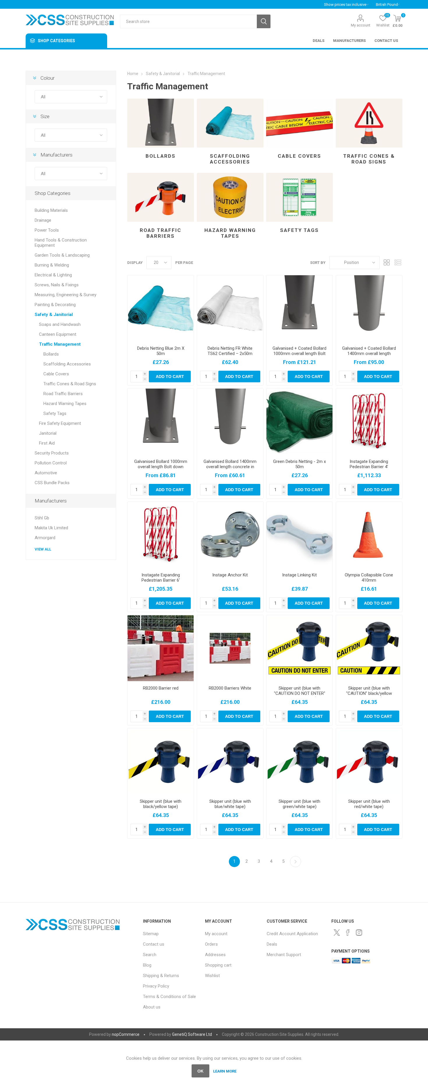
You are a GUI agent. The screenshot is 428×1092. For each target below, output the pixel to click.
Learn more (224, 1071)
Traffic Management (60, 344)
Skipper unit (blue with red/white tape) (369, 804)
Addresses (215, 954)
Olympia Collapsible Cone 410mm (369, 577)
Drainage (43, 220)
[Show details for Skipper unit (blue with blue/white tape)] (230, 761)
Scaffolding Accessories (230, 159)
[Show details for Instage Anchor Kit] (230, 535)
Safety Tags (299, 230)
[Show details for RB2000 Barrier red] (161, 648)
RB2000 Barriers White (230, 688)
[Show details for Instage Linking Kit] (299, 535)
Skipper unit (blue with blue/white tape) (230, 804)
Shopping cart (218, 965)
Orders (211, 944)
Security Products (52, 453)
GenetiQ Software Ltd (192, 1034)
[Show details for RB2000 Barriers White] (230, 648)
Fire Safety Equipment (60, 423)
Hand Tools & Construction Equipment (61, 242)
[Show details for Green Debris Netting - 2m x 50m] (299, 421)
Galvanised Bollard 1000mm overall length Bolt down (160, 464)
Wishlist (212, 975)
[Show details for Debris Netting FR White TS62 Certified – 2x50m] (230, 308)
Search (263, 21)
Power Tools (47, 230)
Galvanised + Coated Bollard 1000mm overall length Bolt (299, 351)
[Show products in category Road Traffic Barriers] (160, 197)
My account (360, 25)
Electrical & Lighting (53, 275)
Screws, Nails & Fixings (57, 284)
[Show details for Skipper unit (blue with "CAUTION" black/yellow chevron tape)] (369, 648)
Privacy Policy (156, 986)
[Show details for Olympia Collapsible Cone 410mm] (369, 535)
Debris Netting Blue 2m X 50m (160, 351)
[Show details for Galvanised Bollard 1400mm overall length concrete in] (230, 421)
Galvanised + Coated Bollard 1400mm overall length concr (369, 353)
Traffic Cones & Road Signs (369, 159)
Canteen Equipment (57, 334)
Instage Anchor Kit (230, 575)
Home (132, 73)
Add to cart (170, 376)
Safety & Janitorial (54, 314)
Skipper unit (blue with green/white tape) (299, 804)
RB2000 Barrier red (160, 688)
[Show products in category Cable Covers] (299, 123)
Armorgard (45, 537)
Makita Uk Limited (51, 527)
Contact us (153, 944)
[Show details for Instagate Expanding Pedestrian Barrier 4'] (369, 421)
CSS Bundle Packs (52, 482)
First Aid (47, 443)
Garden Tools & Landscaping (62, 255)
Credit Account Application (292, 933)
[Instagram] (359, 932)
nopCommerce (125, 1034)
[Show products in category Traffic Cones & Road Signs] (369, 123)
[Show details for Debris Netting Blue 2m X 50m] (161, 308)
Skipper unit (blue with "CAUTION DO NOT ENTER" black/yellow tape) (299, 693)
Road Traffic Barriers (160, 233)
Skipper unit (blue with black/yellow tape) (160, 804)
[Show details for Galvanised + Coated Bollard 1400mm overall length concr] (369, 308)
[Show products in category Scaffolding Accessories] (230, 123)
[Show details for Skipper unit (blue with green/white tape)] (299, 761)
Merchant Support (284, 954)
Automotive (46, 472)
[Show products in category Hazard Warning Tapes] (230, 197)
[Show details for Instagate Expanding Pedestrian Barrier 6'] (161, 535)
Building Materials (51, 210)
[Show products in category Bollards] (160, 123)
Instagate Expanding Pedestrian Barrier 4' (369, 464)
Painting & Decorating (55, 304)
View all (43, 549)
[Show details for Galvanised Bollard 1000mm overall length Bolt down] (161, 421)
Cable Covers (299, 156)
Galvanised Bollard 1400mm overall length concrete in (230, 464)
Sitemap (151, 933)
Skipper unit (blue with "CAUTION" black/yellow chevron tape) (369, 693)
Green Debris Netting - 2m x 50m (299, 464)
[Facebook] (348, 932)
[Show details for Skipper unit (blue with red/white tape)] (369, 761)
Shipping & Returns (161, 975)
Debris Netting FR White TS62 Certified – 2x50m (230, 351)
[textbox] (188, 21)
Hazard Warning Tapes (230, 233)
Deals (272, 944)
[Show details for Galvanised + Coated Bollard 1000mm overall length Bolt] (299, 308)
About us (151, 1007)
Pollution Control (51, 463)
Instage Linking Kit (299, 575)
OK (200, 1071)
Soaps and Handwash (60, 324)
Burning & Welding (52, 265)
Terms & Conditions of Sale (169, 996)
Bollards (161, 156)
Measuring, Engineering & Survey (65, 294)
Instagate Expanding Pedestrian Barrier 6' (161, 577)
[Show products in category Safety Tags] (299, 197)
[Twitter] (337, 932)
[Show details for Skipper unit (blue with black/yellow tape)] (161, 761)
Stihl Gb (42, 518)
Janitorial (47, 433)
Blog (147, 965)
